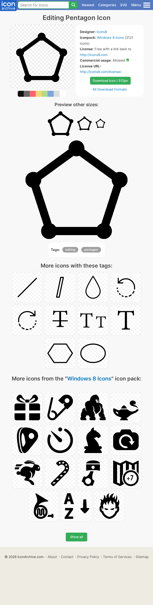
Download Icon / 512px (110, 81)
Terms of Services (117, 557)
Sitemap (142, 557)
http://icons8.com (94, 55)
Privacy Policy (88, 557)
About (52, 557)
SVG (123, 5)
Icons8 (102, 32)
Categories (107, 5)
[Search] (73, 5)
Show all (76, 537)
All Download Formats (110, 89)
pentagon (91, 250)
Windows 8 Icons (110, 38)
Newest (88, 5)
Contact (67, 557)
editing (70, 250)
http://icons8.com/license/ (100, 72)
